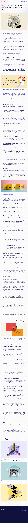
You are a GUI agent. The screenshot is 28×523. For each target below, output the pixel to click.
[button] (26, 1)
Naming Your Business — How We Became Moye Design (11, 460)
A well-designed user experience (8, 194)
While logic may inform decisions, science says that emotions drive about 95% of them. (14, 92)
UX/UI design (2, 480)
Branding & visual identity (4, 459)
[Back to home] (3, 1)
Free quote (23, 1)
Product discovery (3, 501)
